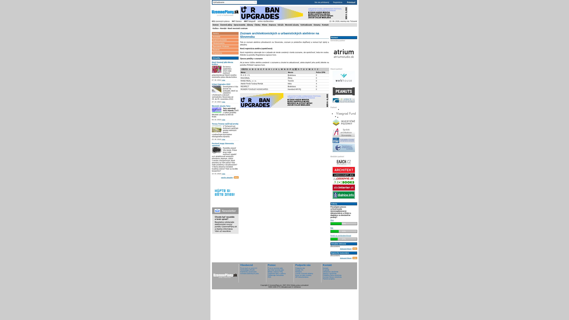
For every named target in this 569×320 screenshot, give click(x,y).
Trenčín (291, 81)
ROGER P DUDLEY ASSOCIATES (254, 89)
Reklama (298, 272)
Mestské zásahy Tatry (221, 106)
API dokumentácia (301, 277)
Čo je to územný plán (275, 268)
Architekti (216, 37)
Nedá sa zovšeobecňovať (340, 236)
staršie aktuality (227, 177)
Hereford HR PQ (294, 89)
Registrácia (337, 2)
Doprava (272, 25)
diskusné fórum (345, 249)
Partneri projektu (329, 279)
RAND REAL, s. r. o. (248, 81)
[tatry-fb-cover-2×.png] (216, 110)
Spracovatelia (239, 25)
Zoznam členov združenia (332, 277)
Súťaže (281, 25)
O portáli (326, 270)
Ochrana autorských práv (249, 273)
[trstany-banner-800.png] (216, 128)
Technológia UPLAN (247, 270)
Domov (216, 25)
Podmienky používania (248, 272)
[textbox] (233, 2)
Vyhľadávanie (306, 25)
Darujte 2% (299, 270)
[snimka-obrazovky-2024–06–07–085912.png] (216, 69)
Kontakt (325, 25)
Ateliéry (216, 33)
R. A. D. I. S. (245, 75)
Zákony (250, 25)
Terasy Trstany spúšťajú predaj (225, 124)
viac (223, 80)
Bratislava (292, 75)
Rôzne (264, 25)
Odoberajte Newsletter (276, 275)
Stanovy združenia (329, 273)
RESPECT (245, 86)
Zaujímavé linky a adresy (277, 273)
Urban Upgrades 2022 (221, 84)
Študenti (216, 50)
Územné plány (226, 25)
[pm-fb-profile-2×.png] (216, 150)
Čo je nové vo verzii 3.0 (248, 268)
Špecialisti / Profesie (221, 46)
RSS (236, 177)
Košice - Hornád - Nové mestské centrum (230, 28)
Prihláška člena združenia (332, 275)
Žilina (290, 78)
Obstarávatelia (218, 43)
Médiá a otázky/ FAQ (275, 272)
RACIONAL (245, 78)
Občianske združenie (330, 272)
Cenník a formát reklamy (304, 273)
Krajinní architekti (220, 40)
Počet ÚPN (320, 72)
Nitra (290, 84)
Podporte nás (300, 268)
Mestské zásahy (292, 25)
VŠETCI (244, 69)
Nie (331, 228)
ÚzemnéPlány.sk (219, 7)
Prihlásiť (351, 2)
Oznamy (317, 25)
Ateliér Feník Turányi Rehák (252, 84)
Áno (332, 220)
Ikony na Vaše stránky (303, 275)
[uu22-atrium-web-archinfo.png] (216, 89)
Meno (243, 72)
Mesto (290, 72)
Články (257, 25)
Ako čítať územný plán (276, 270)
